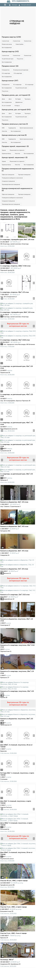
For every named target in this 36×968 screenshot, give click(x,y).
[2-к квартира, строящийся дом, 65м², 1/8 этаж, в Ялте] (9, 237)
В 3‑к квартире (18, 73)
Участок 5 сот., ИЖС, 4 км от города (13, 933)
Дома (3, 99)
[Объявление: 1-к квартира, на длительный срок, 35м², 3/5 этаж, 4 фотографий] (18, 437)
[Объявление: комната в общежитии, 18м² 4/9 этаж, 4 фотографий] (17, 524)
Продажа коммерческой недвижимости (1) (18, 170)
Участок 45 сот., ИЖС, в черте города (14, 880)
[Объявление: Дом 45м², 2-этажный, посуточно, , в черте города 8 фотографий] (9, 799)
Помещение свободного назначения (12, 178)
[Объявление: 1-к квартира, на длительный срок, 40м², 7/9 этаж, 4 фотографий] (9, 420)
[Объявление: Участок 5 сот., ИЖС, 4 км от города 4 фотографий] (17, 931)
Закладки (14, 5)
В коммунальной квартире (20, 70)
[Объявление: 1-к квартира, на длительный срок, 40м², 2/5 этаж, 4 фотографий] (9, 392)
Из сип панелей (6, 105)
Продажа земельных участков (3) (15, 124)
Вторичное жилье (7, 44)
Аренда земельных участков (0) (14, 135)
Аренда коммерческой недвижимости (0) (17, 189)
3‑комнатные (27, 41)
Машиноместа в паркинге (17, 150)
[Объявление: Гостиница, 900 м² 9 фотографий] (17, 958)
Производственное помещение (11, 184)
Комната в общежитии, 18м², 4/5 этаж (14, 551)
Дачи (10, 99)
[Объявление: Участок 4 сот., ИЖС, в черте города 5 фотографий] (17, 905)
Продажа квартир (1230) (11, 37)
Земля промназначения (26, 128)
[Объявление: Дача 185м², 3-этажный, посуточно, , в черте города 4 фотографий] (18, 816)
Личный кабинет (26, 5)
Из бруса (17, 105)
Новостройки (19, 44)
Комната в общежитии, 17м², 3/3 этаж (14, 569)
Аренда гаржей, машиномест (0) (14, 157)
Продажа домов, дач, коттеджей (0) (16, 95)
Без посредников (7, 47)
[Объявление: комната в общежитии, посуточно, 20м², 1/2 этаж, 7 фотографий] (17, 617)
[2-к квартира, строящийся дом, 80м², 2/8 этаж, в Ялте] (18, 305)
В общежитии (6, 70)
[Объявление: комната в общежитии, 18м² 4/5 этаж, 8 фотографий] (17, 549)
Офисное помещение (8, 174)
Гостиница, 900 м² (7, 959)
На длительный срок (7, 58)
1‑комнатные (5, 41)
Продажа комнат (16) (10, 66)
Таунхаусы (28, 99)
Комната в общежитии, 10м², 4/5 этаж (14, 502)
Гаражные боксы (6, 153)
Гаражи (4, 150)
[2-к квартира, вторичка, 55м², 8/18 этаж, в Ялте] (18, 333)
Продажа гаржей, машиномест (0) (15, 146)
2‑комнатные (16, 41)
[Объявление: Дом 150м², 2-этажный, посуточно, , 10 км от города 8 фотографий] (18, 845)
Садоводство (12, 128)
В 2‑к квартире (6, 73)
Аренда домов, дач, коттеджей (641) (16, 109)
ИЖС (3, 128)
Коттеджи (18, 99)
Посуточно (20, 58)
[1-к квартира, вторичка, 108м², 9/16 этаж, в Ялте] (9, 264)
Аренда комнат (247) (10, 81)
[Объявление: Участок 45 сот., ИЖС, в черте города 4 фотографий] (17, 878)
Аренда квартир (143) (10, 51)
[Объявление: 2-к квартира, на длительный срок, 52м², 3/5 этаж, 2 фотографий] (9, 364)
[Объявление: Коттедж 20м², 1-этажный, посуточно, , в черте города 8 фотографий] (9, 771)
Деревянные (18, 102)
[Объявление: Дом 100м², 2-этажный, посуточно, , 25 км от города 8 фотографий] (9, 743)
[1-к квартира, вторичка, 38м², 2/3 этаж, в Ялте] (9, 290)
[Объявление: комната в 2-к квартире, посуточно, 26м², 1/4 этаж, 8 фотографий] (17, 669)
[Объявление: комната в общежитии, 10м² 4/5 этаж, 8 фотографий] (17, 500)
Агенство (4, 131)
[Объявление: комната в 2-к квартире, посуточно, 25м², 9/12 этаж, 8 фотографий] (17, 643)
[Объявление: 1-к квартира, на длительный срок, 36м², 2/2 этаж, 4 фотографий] (18, 467)
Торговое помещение (24, 174)
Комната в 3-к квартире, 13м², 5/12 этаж (15, 594)
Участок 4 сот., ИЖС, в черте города (13, 907)
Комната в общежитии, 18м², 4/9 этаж (14, 526)
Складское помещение (8, 181)
